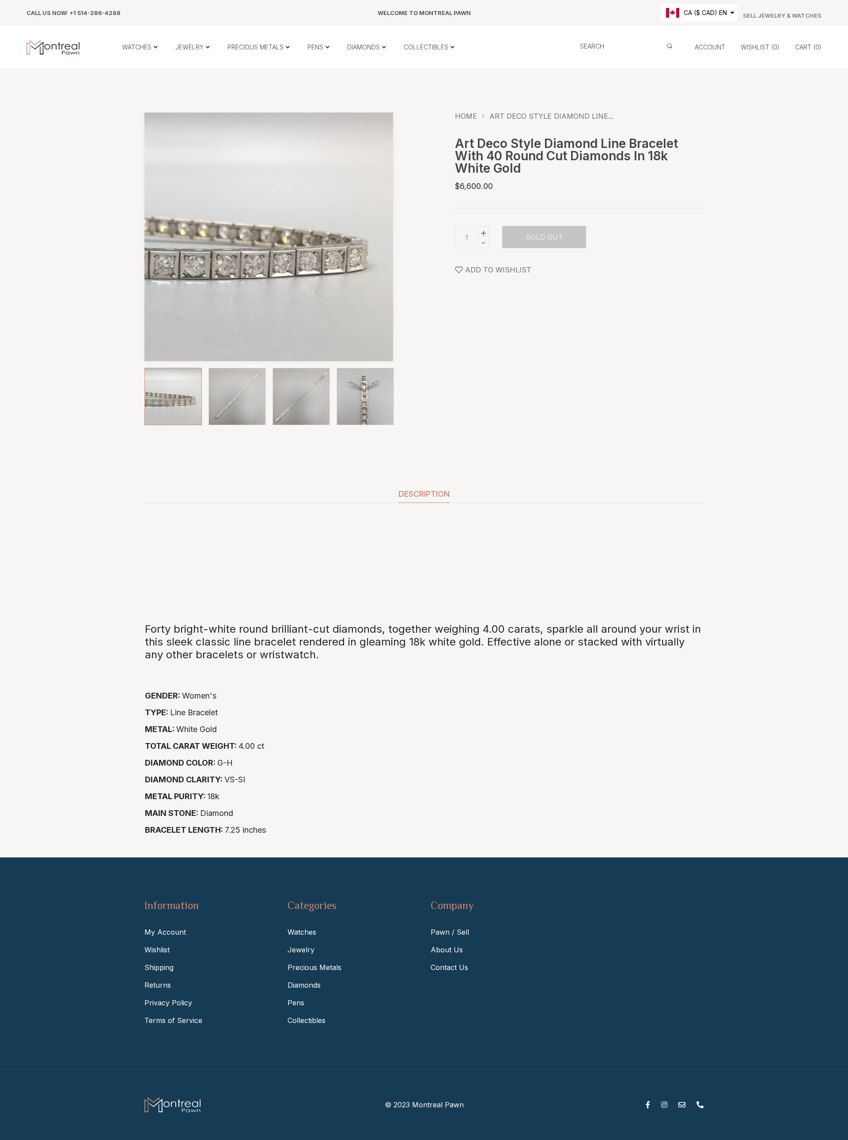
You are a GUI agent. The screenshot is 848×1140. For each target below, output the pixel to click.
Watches (302, 932)
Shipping (159, 967)
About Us (447, 949)
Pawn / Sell (450, 932)
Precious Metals (314, 967)
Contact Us (449, 967)
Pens (296, 1002)
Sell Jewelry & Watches (782, 16)
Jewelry (301, 949)
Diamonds (304, 985)
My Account (165, 932)
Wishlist (157, 949)
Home (466, 116)
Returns (157, 985)
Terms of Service (173, 1020)
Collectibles (307, 1020)
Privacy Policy (168, 1002)
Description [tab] (424, 494)
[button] (699, 13)
